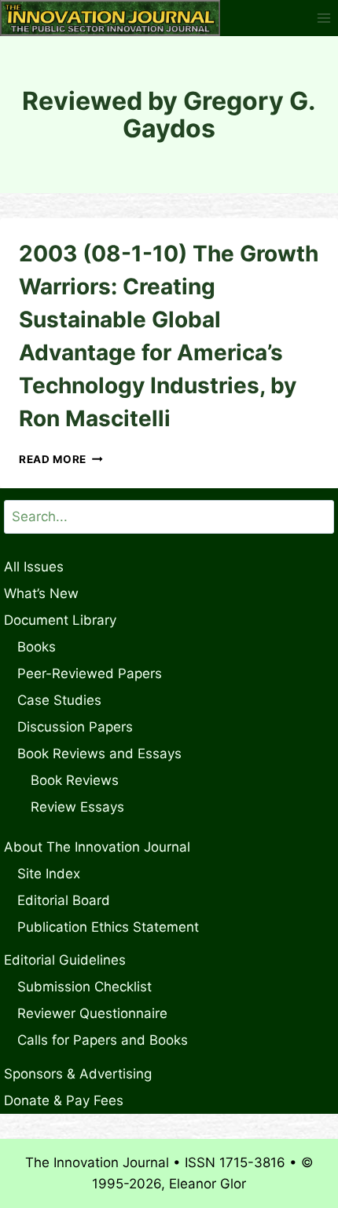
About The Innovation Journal (97, 847)
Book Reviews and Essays (99, 753)
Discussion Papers (75, 727)
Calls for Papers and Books (102, 1040)
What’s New (41, 593)
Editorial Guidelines (65, 960)
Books (36, 647)
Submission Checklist (84, 987)
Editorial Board (63, 900)
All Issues (34, 567)
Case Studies (59, 700)
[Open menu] (323, 17)
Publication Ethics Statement (108, 927)
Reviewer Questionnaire (92, 1013)
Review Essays (77, 807)
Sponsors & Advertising (78, 1074)
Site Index (48, 873)
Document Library (60, 620)
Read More (61, 459)
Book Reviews (75, 780)
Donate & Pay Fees (63, 1100)
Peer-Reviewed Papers (89, 673)
